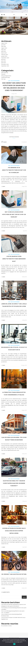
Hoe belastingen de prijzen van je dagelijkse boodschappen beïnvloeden (14, 531)
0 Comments (24, 142)
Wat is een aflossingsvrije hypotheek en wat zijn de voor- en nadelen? (14, 214)
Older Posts (6, 592)
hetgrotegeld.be (14, 4)
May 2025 (3, 49)
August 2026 (4, 43)
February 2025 (4, 54)
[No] (26, 642)
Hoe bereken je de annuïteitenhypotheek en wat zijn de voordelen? (14, 170)
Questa (5, 142)
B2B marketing (4, 72)
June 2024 (3, 61)
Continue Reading (14, 136)
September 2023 (5, 66)
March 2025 (4, 53)
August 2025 (4, 48)
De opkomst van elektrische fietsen (14, 574)
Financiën (3, 74)
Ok (14, 644)
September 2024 (5, 57)
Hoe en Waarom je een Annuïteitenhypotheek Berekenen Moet (14, 259)
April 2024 (3, 62)
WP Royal (17, 637)
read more (14, 29)
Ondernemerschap (5, 77)
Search (24, 597)
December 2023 (5, 64)
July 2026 (3, 44)
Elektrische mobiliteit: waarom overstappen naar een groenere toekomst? (14, 483)
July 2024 (3, 59)
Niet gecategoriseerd (14, 21)
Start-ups (3, 79)
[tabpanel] (14, 26)
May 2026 (3, 46)
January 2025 (4, 56)
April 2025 (3, 51)
